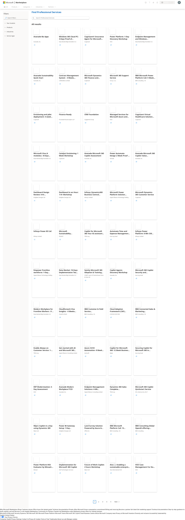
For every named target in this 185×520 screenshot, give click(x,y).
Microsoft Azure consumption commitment (91, 509)
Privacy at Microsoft (122, 513)
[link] (43, 45)
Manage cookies (72, 519)
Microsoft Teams (60, 513)
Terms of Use (45, 519)
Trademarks (53, 519)
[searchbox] (18, 17)
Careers (92, 513)
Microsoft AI (4, 513)
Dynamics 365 (24, 513)
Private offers (73, 509)
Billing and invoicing (111, 509)
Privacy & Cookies (34, 519)
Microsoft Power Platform (46, 513)
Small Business (85, 513)
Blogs (19, 509)
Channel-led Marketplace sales (63, 511)
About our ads (61, 519)
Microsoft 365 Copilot (73, 513)
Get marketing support (144, 509)
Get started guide (46, 509)
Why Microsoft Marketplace (9, 509)
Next (115, 502)
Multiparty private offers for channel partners (88, 511)
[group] (35, 45)
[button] (33, 18)
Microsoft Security (14, 513)
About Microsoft (100, 513)
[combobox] (61, 18)
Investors (131, 513)
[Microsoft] (8, 2)
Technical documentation (60, 509)
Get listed (134, 509)
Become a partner (124, 509)
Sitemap (18, 519)
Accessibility (153, 513)
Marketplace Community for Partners (41, 511)
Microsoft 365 (33, 513)
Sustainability (162, 513)
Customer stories (27, 509)
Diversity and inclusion (142, 513)
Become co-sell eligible (22, 511)
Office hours (37, 509)
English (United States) (7, 515)
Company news (111, 513)
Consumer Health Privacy (8, 519)
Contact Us (25, 519)
